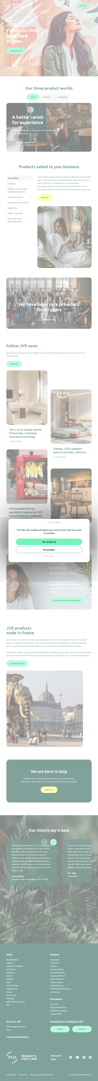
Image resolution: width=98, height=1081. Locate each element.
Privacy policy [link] (49, 556)
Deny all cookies (53, 522)
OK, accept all (49, 542)
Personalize (49, 550)
